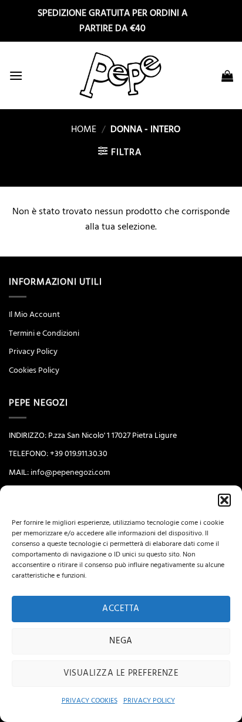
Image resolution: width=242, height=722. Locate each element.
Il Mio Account (34, 314)
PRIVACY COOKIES (89, 701)
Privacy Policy (33, 351)
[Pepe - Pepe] (121, 75)
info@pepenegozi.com (70, 472)
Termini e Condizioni (44, 333)
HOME (79, 129)
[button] (224, 500)
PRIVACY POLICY (149, 701)
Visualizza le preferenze (121, 673)
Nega (121, 641)
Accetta (120, 608)
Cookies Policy (34, 370)
